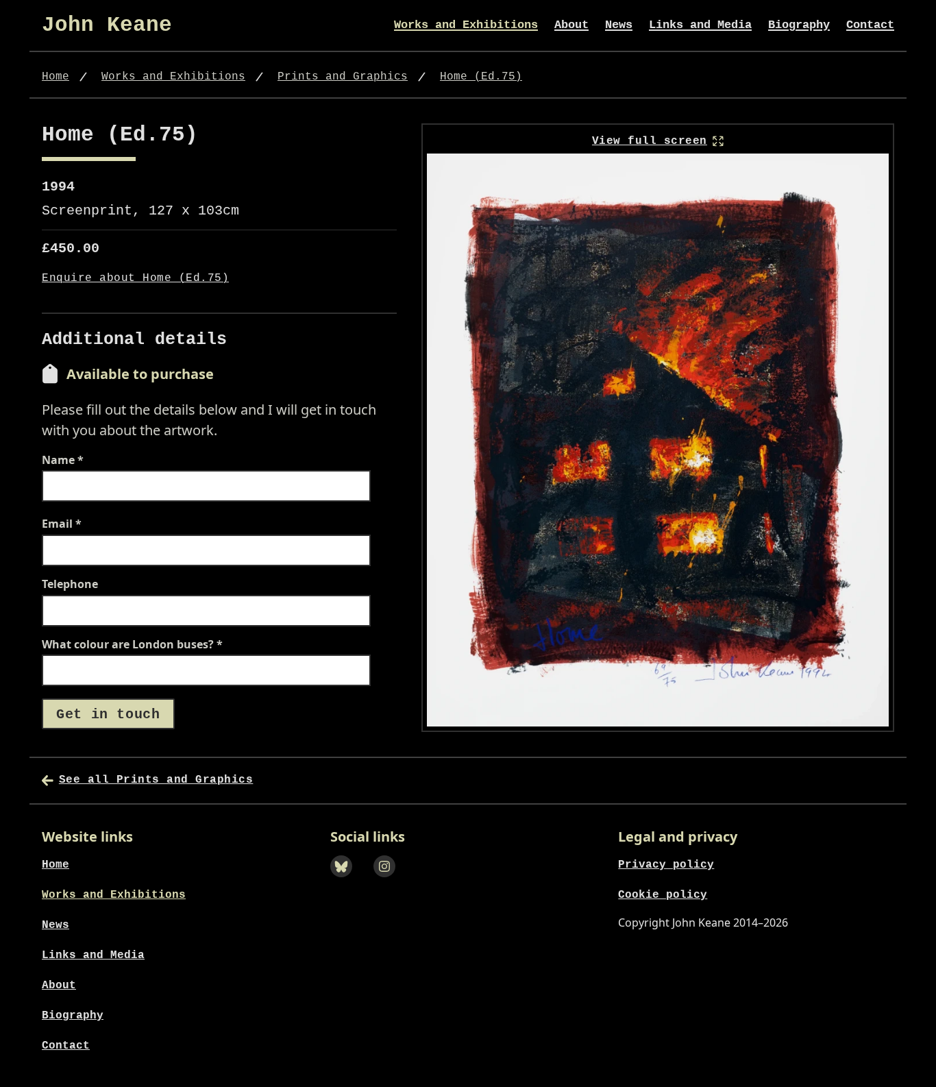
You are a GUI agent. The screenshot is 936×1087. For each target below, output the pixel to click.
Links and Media (700, 25)
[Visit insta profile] (388, 882)
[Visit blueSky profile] (345, 882)
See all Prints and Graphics (156, 780)
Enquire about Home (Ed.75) (135, 278)
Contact (870, 25)
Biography (799, 25)
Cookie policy (662, 895)
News (618, 25)
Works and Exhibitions (466, 25)
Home (55, 77)
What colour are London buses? (132, 645)
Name (63, 460)
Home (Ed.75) (481, 77)
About (571, 25)
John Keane (107, 25)
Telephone (70, 584)
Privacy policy (666, 865)
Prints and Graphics (343, 77)
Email (62, 524)
